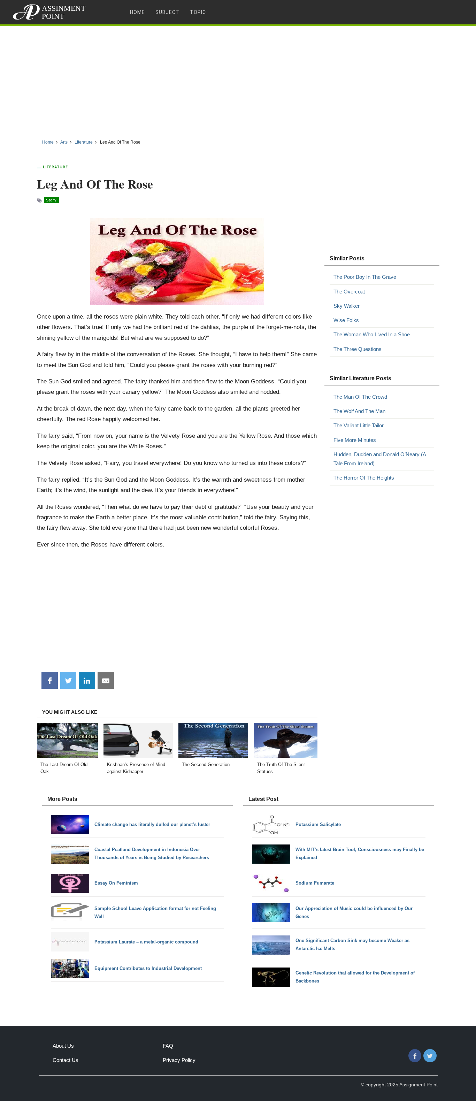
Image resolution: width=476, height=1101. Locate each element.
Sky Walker (346, 306)
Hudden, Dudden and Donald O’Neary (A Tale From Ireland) (379, 458)
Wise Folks (346, 320)
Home (137, 12)
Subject (167, 12)
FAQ (168, 1046)
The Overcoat (349, 292)
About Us (63, 1046)
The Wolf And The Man (359, 411)
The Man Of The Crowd (360, 397)
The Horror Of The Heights (363, 478)
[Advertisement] (238, 79)
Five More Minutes (354, 440)
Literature (55, 166)
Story (51, 200)
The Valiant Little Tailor (358, 425)
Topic (198, 12)
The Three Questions (357, 349)
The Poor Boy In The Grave (364, 277)
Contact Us (65, 1060)
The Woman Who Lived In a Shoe (371, 334)
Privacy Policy (179, 1060)
